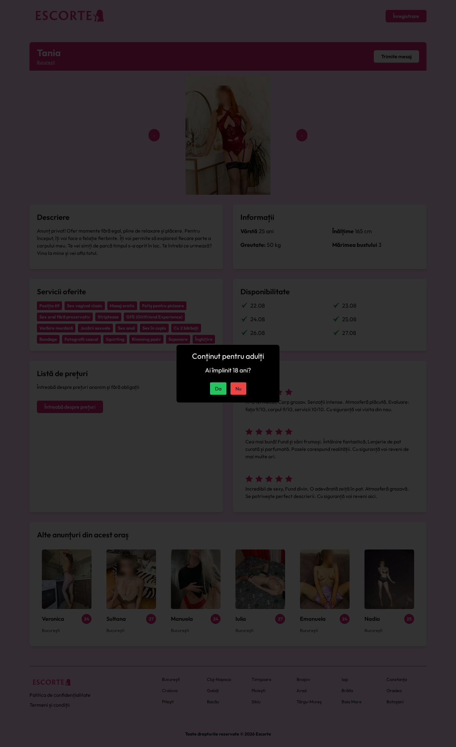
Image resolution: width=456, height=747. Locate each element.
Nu (238, 388)
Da (218, 388)
